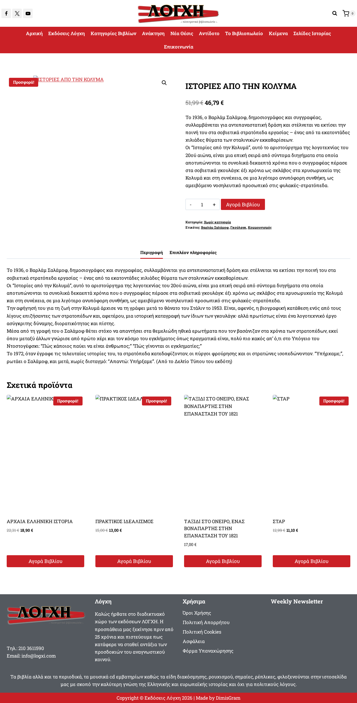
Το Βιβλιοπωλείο (244, 33)
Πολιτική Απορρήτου (206, 622)
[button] (164, 83)
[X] (17, 13)
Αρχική (34, 33)
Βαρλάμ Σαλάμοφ (215, 227)
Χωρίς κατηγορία (217, 222)
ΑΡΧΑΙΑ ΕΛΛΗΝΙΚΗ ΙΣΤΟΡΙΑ (40, 521)
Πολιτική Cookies (202, 632)
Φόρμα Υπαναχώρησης (208, 651)
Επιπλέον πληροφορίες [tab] (193, 252)
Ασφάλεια (194, 641)
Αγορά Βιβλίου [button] (45, 561)
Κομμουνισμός (260, 227)
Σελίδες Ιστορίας (312, 33)
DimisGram (228, 698)
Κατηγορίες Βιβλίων (113, 33)
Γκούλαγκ (238, 227)
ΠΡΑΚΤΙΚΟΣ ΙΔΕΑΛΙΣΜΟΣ (124, 521)
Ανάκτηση (153, 33)
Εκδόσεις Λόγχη (66, 33)
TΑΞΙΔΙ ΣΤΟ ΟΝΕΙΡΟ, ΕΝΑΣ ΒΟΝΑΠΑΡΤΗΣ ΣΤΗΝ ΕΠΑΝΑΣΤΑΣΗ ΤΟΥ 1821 (214, 528)
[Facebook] (6, 13)
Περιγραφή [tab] (151, 252)
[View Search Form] (335, 13)
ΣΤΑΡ (279, 521)
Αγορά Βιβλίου (243, 204)
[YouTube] (28, 13)
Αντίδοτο (209, 33)
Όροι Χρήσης (197, 613)
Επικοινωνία (178, 47)
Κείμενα (278, 33)
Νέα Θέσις (181, 33)
